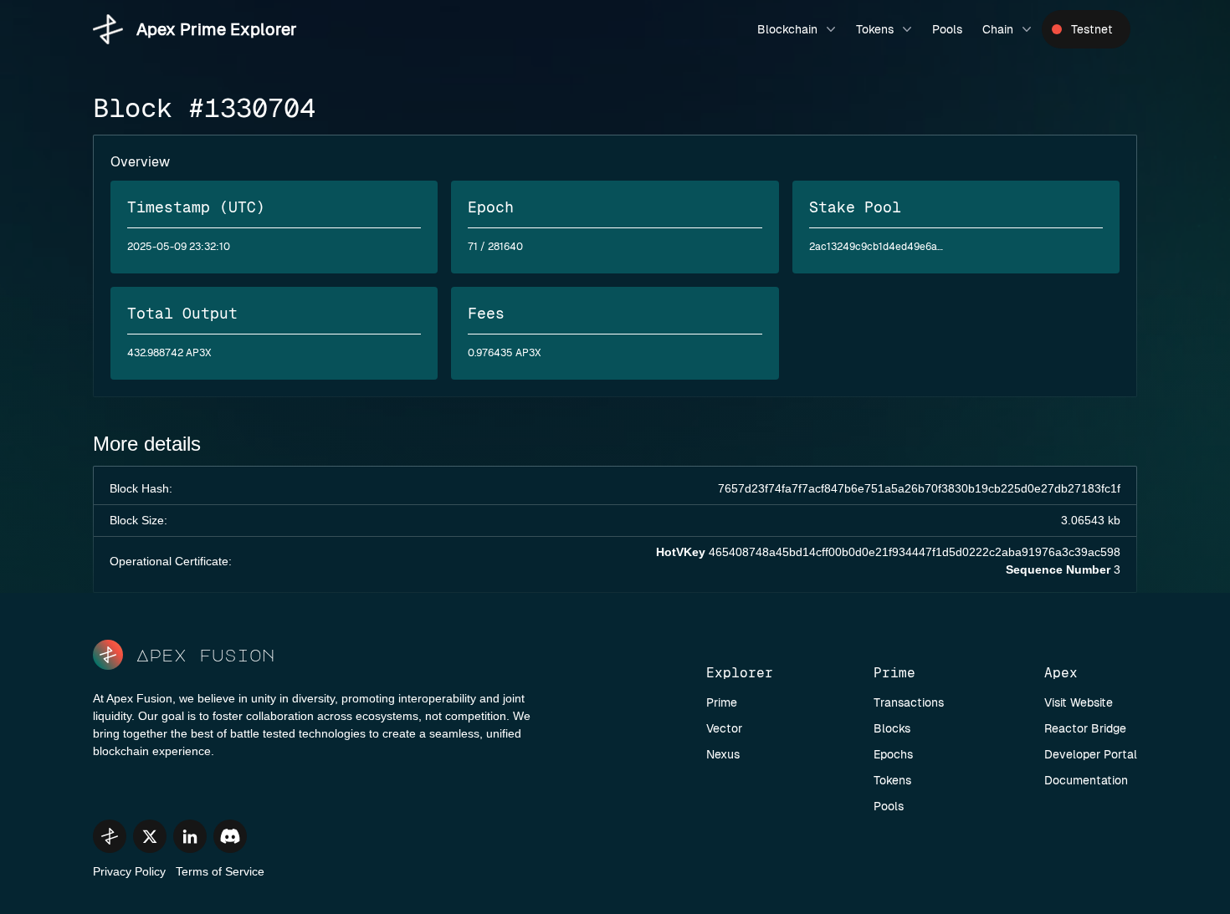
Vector (724, 728)
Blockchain (787, 29)
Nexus (723, 754)
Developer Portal (1090, 754)
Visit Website (1078, 702)
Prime (721, 702)
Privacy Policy (129, 871)
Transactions (909, 702)
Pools (947, 29)
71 (473, 247)
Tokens (875, 29)
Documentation (1086, 780)
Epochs (893, 754)
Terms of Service (220, 871)
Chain (997, 29)
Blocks (892, 728)
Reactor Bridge (1085, 728)
